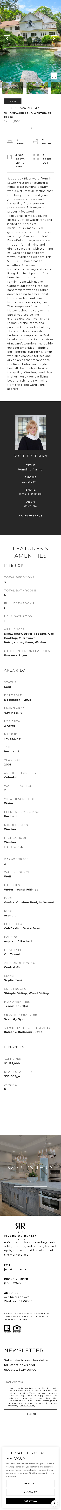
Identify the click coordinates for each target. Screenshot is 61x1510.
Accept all (30, 1501)
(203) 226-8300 (15, 1283)
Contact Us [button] (30, 1182)
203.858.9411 (30, 481)
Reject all (30, 1483)
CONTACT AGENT (30, 516)
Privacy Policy (27, 1405)
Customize (30, 1492)
